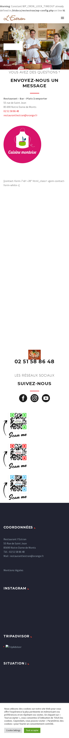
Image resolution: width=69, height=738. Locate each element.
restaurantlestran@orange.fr (20, 115)
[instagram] (34, 398)
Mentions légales (13, 570)
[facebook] (23, 398)
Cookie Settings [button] (13, 730)
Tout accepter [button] (32, 730)
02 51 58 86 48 (11, 111)
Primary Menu (62, 17)
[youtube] (46, 398)
